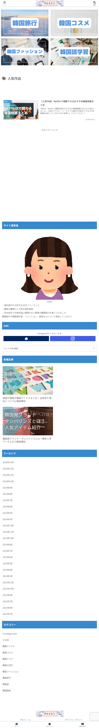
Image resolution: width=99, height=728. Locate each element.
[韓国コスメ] (74, 23)
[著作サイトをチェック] (26, 338)
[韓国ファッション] (25, 51)
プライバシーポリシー (74, 719)
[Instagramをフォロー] (73, 338)
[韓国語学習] (74, 51)
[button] (94, 348)
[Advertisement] (49, 88)
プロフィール (25, 719)
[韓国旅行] (25, 23)
